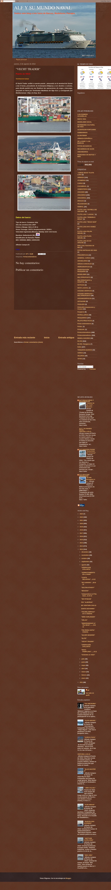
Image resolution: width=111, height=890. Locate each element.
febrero (84, 675)
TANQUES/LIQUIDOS (84, 350)
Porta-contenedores (84, 323)
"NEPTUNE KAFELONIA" (89, 839)
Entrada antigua (66, 337)
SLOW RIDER (82, 135)
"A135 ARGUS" (89, 804)
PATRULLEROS (82, 315)
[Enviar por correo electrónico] (38, 254)
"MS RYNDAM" (86, 599)
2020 (81, 523)
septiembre (86, 561)
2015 (81, 539)
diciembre (85, 552)
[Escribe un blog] (40, 254)
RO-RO (79, 341)
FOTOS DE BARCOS (84, 146)
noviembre (85, 555)
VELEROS (80, 356)
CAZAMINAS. (82, 186)
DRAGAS (80, 201)
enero (84, 678)
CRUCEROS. (81, 198)
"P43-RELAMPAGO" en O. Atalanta (88, 612)
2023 (81, 514)
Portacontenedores (30, 257)
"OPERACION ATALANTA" (86, 568)
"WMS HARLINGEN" (88, 617)
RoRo (79, 347)
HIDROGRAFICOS (83, 267)
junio (83, 662)
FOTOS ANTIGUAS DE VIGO (87, 250)
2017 (81, 533)
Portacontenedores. (84, 335)
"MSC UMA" (88, 855)
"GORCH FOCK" (90, 737)
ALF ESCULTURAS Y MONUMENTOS (86, 400)
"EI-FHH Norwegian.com (90, 479)
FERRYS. (80, 207)
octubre (84, 558)
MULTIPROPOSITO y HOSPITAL (84, 281)
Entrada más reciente (24, 337)
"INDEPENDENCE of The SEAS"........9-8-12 (88, 625)
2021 (81, 520)
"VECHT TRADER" (87, 641)
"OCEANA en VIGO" (88, 655)
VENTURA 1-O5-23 (85, 431)
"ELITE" (84, 638)
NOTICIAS (80, 285)
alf (88, 690)
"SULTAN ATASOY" (88, 587)
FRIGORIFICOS (82, 255)
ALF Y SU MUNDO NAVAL (43, 7)
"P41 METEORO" (90, 703)
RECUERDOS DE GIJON (85, 149)
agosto (84, 565)
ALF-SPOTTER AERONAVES (84, 475)
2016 (81, 536)
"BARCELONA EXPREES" (89, 822)
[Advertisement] (44, 323)
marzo (84, 672)
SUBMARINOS (82, 132)
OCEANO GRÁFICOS (84, 291)
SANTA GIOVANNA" (88, 608)
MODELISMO (81, 274)
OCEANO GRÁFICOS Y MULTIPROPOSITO (85, 294)
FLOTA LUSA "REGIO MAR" (87, 222)
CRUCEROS (81, 195)
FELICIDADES (82, 204)
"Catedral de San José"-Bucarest (90, 405)
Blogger (68, 878)
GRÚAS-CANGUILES (84, 264)
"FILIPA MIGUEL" (90, 720)
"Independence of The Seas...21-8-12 (89, 595)
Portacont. (81, 329)
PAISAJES (81, 304)
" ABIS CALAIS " (90, 788)
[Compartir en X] (42, 254)
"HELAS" (84, 620)
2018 (81, 530)
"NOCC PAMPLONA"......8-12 (89, 650)
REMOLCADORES (83, 338)
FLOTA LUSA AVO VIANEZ (86, 227)
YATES (79, 358)
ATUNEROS (81, 180)
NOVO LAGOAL (82, 288)
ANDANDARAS (82, 152)
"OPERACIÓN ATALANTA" (86, 645)
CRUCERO (81, 192)
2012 (81, 549)
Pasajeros (80, 312)
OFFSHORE (81, 301)
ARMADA (80, 177)
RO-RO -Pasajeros (83, 344)
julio (83, 659)
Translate (92, 369)
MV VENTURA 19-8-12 (88, 605)
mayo (84, 665)
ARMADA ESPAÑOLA (84, 138)
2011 (81, 682)
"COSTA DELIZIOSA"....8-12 (88, 578)
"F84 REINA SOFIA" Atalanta (88, 631)
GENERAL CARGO (83, 258)
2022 (81, 517)
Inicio (46, 337)
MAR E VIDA (81, 119)
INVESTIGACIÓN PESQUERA (83, 270)
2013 (81, 546)
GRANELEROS (82, 261)
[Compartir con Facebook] (43, 254)
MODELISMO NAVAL (84, 122)
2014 (81, 543)
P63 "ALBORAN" (87, 602)
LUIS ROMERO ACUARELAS (82, 115)
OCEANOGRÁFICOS (84, 298)
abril (83, 668)
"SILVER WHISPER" (88, 635)
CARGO (80, 183)
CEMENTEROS (82, 189)
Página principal (21, 59)
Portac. (79, 326)
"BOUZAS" (85, 591)
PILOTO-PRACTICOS (84, 321)
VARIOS (80, 353)
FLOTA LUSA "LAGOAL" (86, 214)
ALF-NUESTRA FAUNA (87, 449)
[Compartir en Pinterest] (45, 254)
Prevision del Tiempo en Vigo (96, 67)
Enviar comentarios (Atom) (33, 342)
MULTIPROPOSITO (84, 277)
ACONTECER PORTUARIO (86, 129)
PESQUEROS (82, 318)
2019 (81, 527)
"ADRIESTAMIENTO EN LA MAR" (88, 573)
